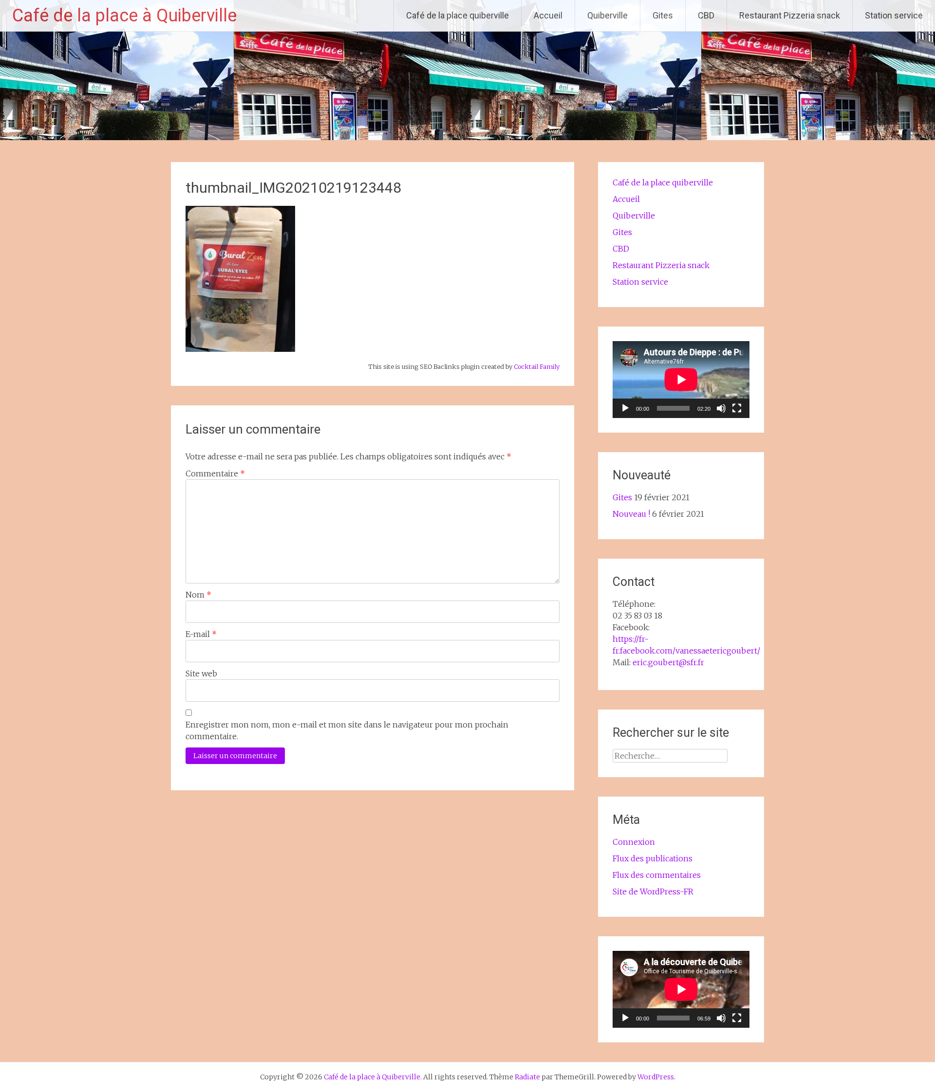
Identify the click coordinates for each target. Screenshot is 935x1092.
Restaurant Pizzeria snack (789, 15)
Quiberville (607, 15)
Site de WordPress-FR (653, 891)
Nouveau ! (631, 514)
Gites (663, 15)
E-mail (201, 634)
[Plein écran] (737, 408)
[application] (681, 379)
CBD (706, 15)
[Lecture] (625, 408)
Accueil (548, 15)
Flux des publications (652, 858)
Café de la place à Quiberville (124, 15)
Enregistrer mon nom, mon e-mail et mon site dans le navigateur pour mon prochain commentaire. (347, 730)
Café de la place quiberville (457, 15)
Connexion (634, 842)
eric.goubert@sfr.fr (668, 662)
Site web (201, 673)
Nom (198, 595)
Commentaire (215, 473)
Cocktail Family (537, 366)
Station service (894, 15)
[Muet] (721, 408)
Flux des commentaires (657, 875)
